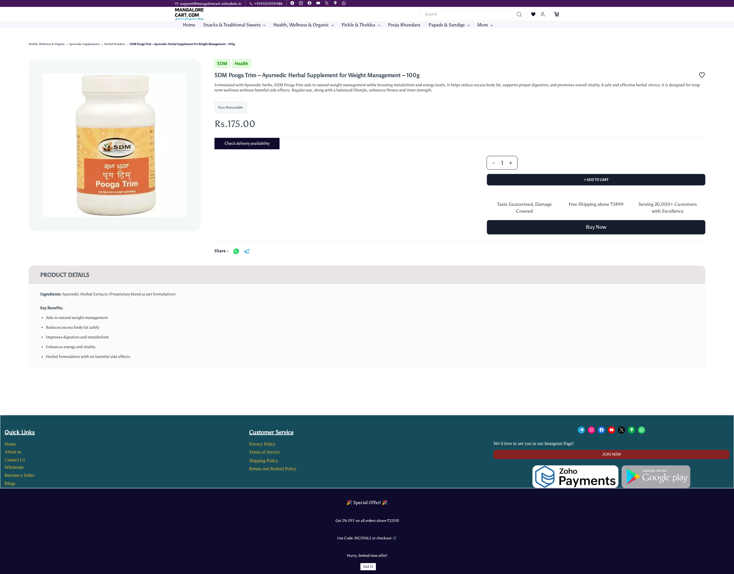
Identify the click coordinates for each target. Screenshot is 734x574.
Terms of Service (264, 452)
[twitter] (327, 3)
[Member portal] (542, 14)
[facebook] (309, 3)
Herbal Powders (114, 44)
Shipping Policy (263, 460)
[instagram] (301, 3)
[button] (533, 14)
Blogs (10, 483)
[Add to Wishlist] (701, 75)
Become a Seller (19, 475)
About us (13, 451)
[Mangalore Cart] (611, 468)
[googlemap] (335, 3)
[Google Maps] (631, 430)
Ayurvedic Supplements (84, 44)
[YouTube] (611, 430)
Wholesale (14, 467)
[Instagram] (591, 430)
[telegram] (292, 3)
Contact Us (15, 459)
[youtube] (318, 3)
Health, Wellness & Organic (47, 44)
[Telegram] (246, 251)
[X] (621, 430)
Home (10, 444)
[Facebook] (601, 430)
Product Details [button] (64, 274)
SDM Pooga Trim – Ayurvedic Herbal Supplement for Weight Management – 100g (182, 44)
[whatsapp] (344, 3)
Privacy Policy (262, 444)
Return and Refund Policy (272, 468)
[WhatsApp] (236, 251)
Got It (368, 566)
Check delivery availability (247, 143)
